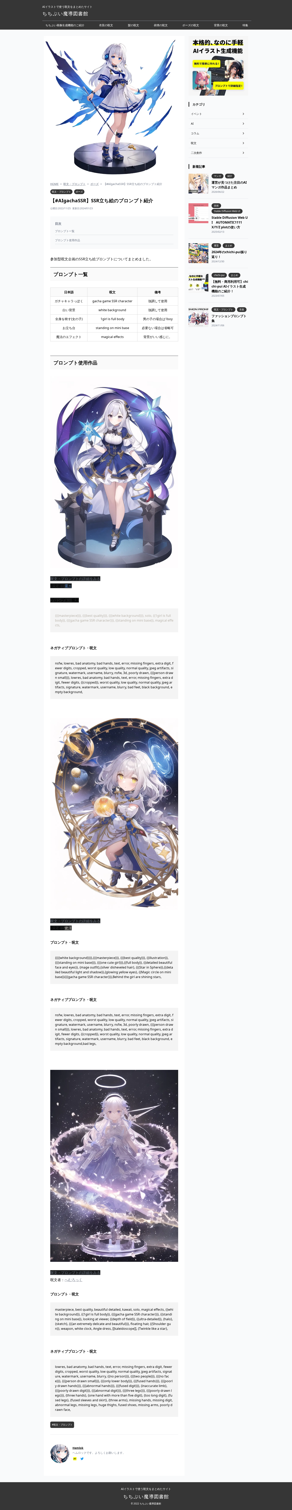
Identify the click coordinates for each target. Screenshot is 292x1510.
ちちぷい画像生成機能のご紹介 (64, 25)
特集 (245, 25)
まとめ (228, 245)
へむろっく (73, 1279)
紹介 (229, 176)
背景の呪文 (221, 25)
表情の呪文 (161, 25)
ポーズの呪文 (190, 25)
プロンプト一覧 (64, 231)
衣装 (241, 309)
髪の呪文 (133, 25)
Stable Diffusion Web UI (227, 211)
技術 (216, 205)
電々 (68, 585)
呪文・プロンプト (74, 184)
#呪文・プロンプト (62, 1424)
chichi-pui (219, 275)
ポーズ (94, 184)
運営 (216, 245)
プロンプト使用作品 (67, 240)
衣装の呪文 (106, 25)
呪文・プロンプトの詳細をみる (75, 578)
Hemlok (78, 1448)
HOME (54, 184)
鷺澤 (68, 928)
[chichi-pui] (75, 1458)
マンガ (217, 176)
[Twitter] (82, 1458)
